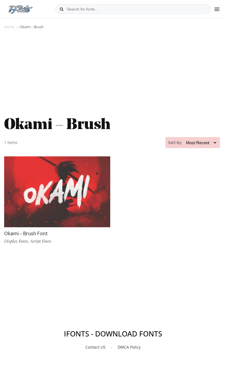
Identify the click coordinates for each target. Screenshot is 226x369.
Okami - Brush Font (26, 233)
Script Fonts (40, 241)
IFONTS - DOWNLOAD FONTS (113, 334)
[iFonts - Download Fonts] (22, 8)
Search (61, 9)
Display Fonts (16, 241)
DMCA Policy (129, 347)
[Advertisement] (113, 72)
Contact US (95, 347)
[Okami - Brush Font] (57, 191)
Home (9, 26)
